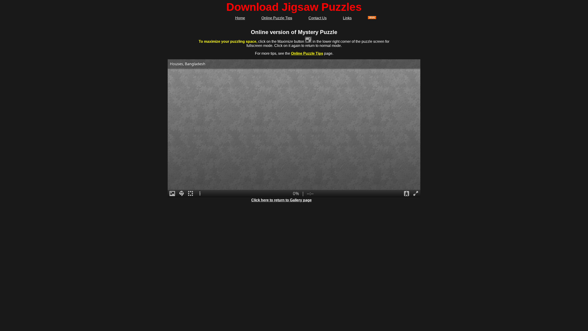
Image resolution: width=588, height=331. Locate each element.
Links (347, 18)
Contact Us (317, 18)
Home (240, 18)
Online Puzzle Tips (276, 18)
